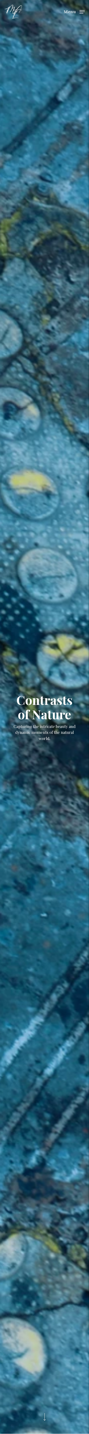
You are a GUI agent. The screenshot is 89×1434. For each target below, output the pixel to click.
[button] (74, 11)
